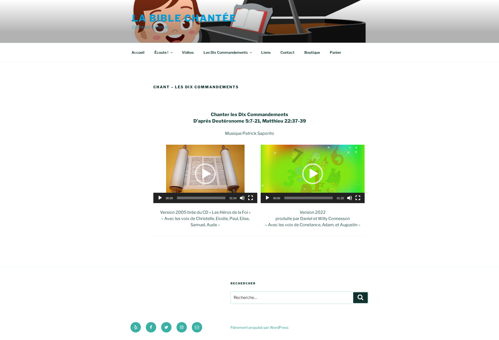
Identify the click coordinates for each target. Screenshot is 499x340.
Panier (335, 52)
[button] (205, 173)
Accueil (138, 52)
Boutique (312, 52)
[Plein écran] (250, 198)
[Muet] (242, 198)
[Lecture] (160, 198)
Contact (287, 52)
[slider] (201, 198)
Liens (266, 52)
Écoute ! (161, 52)
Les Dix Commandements (225, 52)
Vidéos (188, 52)
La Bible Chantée (184, 18)
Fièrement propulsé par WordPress (259, 327)
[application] (205, 174)
